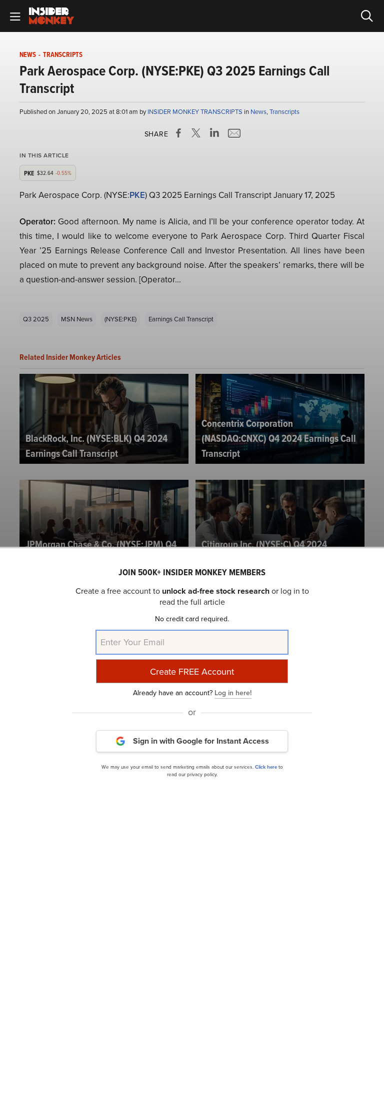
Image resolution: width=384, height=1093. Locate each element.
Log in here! (233, 693)
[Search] (367, 16)
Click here (266, 767)
